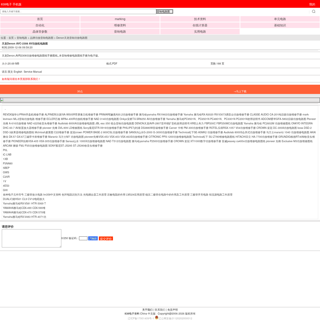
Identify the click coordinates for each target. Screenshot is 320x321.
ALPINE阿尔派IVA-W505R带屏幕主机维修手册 (71, 114)
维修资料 (120, 25)
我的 (312, 4)
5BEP (6, 168)
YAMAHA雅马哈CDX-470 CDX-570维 (24, 212)
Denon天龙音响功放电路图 (71, 37)
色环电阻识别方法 (72, 194)
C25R (6, 176)
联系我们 (160, 309)
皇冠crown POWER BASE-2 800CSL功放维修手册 (99, 132)
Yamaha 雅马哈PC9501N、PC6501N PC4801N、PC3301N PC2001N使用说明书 (213, 119)
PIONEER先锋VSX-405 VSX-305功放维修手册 (38, 141)
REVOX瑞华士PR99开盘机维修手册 (23, 114)
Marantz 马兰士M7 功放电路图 (66, 136)
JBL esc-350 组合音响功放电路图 (114, 123)
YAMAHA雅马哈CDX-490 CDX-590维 (24, 208)
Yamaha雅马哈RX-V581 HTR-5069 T (24, 203)
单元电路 (280, 19)
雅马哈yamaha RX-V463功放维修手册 (161, 114)
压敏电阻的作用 (116, 194)
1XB (5, 159)
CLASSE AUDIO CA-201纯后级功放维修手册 (276, 114)
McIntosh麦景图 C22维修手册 (52, 132)
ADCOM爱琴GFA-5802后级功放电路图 (283, 119)
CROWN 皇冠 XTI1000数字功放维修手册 (197, 141)
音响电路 (120, 31)
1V (4, 181)
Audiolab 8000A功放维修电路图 (76, 123)
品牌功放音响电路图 (41, 37)
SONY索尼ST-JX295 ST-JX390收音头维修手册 (75, 145)
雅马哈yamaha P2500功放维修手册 (152, 141)
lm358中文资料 (52, 194)
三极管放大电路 (33, 194)
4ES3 (6, 185)
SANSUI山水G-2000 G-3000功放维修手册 (153, 132)
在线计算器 (200, 25)
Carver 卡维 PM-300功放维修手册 (189, 128)
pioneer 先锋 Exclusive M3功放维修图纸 (289, 141)
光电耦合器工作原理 (94, 194)
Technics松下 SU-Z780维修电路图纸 (213, 136)
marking (120, 19)
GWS (6, 172)
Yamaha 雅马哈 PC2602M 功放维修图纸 (267, 123)
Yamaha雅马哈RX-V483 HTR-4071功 (24, 217)
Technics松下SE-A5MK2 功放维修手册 (200, 132)
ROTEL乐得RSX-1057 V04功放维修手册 (232, 128)
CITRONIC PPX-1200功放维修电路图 (170, 136)
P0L (5, 150)
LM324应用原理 (135, 194)
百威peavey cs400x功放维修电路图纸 (243, 141)
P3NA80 (8, 163)
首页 (40, 19)
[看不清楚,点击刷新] (93, 238)
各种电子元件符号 (13, 194)
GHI (5, 190)
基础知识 (280, 25)
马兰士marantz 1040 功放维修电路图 (287, 132)
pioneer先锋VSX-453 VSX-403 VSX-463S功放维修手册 (116, 136)
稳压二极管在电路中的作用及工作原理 (167, 194)
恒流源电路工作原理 (220, 194)
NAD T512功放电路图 (118, 141)
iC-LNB (7, 154)
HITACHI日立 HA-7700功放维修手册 (257, 136)
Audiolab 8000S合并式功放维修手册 (245, 132)
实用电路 (200, 31)
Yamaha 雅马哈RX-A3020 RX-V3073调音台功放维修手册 (216, 114)
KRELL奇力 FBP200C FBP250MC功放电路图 (216, 123)
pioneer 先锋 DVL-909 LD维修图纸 (62, 128)
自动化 (40, 25)
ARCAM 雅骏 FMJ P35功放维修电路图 (25, 145)
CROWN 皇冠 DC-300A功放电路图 (276, 128)
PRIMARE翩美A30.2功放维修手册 (118, 114)
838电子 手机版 (11, 4)
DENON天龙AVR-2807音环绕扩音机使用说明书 (162, 123)
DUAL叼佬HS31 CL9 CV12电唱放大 (24, 199)
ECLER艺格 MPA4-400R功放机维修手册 (69, 119)
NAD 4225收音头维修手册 (42, 123)
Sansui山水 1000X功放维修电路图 (85, 141)
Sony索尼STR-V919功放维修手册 (102, 128)
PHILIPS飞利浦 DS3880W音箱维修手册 (145, 128)
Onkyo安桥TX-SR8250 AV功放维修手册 (142, 119)
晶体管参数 (40, 31)
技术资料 (200, 19)
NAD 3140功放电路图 (106, 119)
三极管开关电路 (199, 194)
